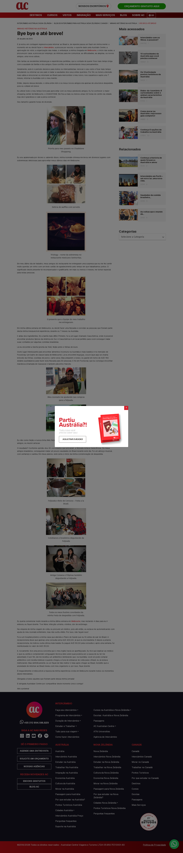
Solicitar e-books (72, 439)
